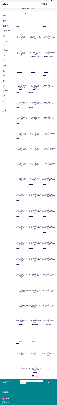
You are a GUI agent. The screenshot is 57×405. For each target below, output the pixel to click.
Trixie (4, 101)
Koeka (4, 61)
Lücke (4, 56)
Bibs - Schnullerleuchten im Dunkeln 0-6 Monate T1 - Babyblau (48, 291)
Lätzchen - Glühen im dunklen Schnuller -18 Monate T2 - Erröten (35, 103)
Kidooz (4, 55)
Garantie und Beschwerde (5, 393)
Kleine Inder (5, 66)
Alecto (4, 17)
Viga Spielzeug (5, 106)
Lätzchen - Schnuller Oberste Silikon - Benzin (35, 338)
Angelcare (4, 15)
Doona (4, 34)
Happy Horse (5, 47)
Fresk (4, 42)
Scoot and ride (5, 90)
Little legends (5, 67)
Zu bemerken (5, 9)
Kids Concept (5, 57)
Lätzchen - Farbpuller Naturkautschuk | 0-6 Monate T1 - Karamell (35, 179)
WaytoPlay (5, 108)
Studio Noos (5, 95)
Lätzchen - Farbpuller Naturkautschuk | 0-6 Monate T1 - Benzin (35, 164)
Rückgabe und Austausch (5, 392)
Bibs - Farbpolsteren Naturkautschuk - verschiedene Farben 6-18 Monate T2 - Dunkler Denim (22, 243)
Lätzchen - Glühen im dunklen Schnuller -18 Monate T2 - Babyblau (48, 103)
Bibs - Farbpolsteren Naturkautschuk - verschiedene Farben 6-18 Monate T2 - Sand (35, 195)
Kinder (4, 31)
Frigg (4, 44)
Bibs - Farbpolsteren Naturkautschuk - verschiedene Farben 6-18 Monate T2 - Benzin (35, 243)
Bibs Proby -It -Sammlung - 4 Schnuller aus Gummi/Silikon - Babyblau (22, 53)
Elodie (4, 37)
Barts (4, 21)
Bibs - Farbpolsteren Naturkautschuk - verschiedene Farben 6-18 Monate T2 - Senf (48, 259)
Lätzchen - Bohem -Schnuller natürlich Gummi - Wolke (48, 69)
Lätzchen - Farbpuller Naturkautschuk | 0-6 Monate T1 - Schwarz (22, 179)
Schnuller (20, 15)
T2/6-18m (23, 324)
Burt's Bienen (5, 26)
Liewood (4, 64)
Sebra (4, 91)
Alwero (4, 16)
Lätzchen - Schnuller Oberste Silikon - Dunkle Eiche (22, 338)
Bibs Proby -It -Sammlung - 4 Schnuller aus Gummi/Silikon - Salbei (35, 37)
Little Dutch (5, 65)
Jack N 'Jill (4, 52)
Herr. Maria (5, 74)
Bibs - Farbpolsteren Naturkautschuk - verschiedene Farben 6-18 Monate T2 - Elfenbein (48, 179)
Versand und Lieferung (5, 391)
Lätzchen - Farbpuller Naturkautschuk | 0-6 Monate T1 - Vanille (35, 134)
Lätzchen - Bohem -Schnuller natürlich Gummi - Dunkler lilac (35, 69)
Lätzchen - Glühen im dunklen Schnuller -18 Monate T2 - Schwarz (21, 103)
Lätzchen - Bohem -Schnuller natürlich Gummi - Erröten (35, 53)
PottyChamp (5, 86)
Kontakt (39, 388)
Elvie (4, 39)
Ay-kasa (4, 19)
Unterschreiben (23, 382)
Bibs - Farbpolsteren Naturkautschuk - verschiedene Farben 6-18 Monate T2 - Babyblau (48, 243)
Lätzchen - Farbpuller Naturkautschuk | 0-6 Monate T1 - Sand (48, 134)
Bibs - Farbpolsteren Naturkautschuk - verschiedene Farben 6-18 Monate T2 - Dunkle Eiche (48, 195)
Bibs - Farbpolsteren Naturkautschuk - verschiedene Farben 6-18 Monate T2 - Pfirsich (22, 211)
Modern (4, 75)
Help (49, 0)
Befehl (3, 388)
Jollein (4, 54)
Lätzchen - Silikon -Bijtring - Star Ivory (49, 337)
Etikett (4, 62)
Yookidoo (4, 109)
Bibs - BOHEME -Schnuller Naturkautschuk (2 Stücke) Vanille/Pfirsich (35, 86)
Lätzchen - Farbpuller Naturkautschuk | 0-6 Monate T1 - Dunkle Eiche (22, 149)
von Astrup (5, 27)
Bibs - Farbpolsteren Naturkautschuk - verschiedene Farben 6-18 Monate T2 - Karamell (22, 275)
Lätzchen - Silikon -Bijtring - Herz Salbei (35, 354)
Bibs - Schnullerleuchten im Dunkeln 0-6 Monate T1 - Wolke (22, 306)
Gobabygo (4, 46)
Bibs (21, 35)
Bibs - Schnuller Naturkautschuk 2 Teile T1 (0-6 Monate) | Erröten (35, 369)
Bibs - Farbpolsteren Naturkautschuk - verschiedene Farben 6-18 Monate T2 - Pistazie (35, 227)
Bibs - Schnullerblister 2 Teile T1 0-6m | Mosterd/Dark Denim (35, 275)
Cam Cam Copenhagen (6, 30)
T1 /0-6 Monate (33, 56)
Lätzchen (9, 9)
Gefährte (4, 71)
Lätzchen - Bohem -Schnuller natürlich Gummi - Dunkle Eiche (22, 69)
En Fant (4, 40)
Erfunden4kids (5, 50)
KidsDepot (4, 59)
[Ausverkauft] (22, 30)
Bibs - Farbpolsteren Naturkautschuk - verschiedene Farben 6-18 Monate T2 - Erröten (35, 211)
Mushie (4, 76)
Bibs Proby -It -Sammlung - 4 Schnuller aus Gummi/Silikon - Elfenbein (22, 37)
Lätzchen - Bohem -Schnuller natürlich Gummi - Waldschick (48, 53)
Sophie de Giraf (5, 98)
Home (3, 9)
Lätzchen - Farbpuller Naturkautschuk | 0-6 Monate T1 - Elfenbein (22, 134)
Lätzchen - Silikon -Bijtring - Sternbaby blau (48, 354)
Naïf (3, 77)
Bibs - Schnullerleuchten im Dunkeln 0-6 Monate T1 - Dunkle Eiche (48, 306)
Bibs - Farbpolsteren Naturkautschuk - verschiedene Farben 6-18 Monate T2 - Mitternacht (48, 227)
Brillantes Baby (5, 25)
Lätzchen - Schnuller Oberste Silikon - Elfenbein (22, 321)
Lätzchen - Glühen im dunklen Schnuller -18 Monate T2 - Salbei (35, 118)
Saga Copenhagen (6, 89)
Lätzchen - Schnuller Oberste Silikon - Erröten (35, 321)
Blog (47, 0)
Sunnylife (4, 96)
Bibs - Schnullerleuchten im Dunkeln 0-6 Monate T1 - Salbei (35, 306)
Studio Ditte (5, 94)
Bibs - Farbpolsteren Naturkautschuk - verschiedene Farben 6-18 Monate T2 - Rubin (35, 259)
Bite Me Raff (5, 29)
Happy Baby (5, 49)
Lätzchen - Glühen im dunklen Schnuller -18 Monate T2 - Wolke (21, 118)
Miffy (4, 80)
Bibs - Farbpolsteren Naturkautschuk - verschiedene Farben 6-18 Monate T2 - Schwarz (22, 259)
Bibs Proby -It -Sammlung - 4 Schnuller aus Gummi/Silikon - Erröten (48, 37)
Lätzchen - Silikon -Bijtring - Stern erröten (21, 369)
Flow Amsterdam (6, 41)
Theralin (4, 100)
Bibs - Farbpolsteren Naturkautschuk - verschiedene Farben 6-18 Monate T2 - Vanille (22, 195)
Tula (3, 105)
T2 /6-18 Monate (37, 56)
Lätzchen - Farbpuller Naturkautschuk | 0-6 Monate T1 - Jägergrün (22, 164)
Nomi (4, 79)
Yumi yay (4, 110)
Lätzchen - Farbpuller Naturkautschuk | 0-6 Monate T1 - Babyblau (48, 164)
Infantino (4, 51)
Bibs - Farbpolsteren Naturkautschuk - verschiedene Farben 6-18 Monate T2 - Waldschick (48, 211)
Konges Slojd (5, 60)
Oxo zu (4, 81)
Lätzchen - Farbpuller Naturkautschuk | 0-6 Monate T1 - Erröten (35, 149)
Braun (4, 24)
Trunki (4, 104)
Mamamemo (5, 70)
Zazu (4, 111)
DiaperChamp (5, 32)
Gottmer (4, 45)
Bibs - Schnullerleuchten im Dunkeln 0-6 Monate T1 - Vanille (48, 275)
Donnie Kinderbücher (6, 36)
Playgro (4, 85)
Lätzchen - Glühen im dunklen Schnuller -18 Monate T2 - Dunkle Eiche (48, 118)
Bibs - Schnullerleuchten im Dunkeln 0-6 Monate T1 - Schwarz (22, 291)
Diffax (4, 35)
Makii (4, 69)
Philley (4, 84)
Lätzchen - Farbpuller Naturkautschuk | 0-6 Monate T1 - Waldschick (48, 149)
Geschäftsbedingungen (23, 388)
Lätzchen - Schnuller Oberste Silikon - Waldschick (48, 321)
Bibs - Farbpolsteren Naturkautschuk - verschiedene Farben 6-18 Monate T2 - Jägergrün (22, 227)
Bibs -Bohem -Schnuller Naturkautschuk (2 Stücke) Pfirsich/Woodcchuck (22, 86)
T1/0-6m (20, 324)
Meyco (4, 72)
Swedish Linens (5, 99)
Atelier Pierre (5, 20)
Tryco (4, 103)
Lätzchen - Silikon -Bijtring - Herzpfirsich (21, 354)
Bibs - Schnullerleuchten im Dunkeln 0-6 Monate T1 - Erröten (35, 291)
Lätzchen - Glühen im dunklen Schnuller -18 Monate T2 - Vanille (48, 86)
